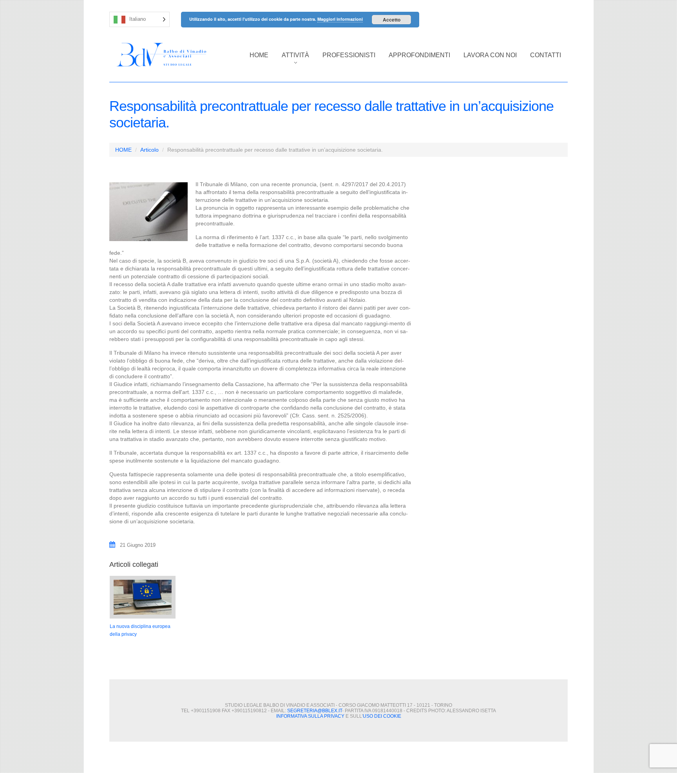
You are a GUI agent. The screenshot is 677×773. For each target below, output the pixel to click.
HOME (259, 55)
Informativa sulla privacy (310, 716)
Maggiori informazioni (340, 19)
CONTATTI (545, 55)
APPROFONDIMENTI (419, 55)
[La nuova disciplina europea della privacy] (143, 597)
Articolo (149, 150)
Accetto (391, 19)
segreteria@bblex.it (314, 710)
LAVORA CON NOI (490, 55)
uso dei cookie (382, 716)
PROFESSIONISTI (348, 55)
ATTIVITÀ (292, 59)
